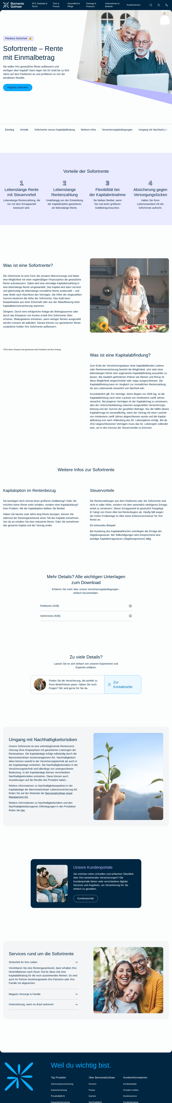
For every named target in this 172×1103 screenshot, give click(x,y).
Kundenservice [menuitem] (133, 5)
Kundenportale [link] (85, 898)
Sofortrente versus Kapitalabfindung (54, 129)
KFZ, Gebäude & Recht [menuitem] (39, 5)
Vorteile (24, 129)
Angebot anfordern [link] (17, 87)
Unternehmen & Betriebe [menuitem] (112, 5)
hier (23, 810)
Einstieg (9, 129)
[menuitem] (151, 5)
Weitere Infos (88, 129)
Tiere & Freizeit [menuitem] (56, 5)
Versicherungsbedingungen (117, 129)
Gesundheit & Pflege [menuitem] (73, 5)
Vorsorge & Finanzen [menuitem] (91, 5)
